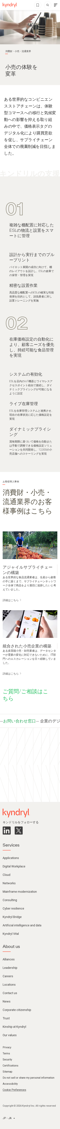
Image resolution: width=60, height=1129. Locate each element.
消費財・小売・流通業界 (18, 51)
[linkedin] (7, 830)
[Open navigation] (55, 5)
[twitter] (19, 830)
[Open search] (47, 5)
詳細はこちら (11, 600)
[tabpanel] (30, 258)
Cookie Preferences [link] (14, 1089)
